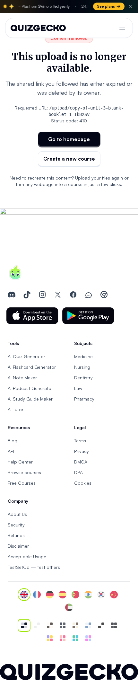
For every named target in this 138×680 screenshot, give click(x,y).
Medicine (83, 356)
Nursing (82, 367)
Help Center (20, 461)
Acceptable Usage (27, 556)
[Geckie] (50, 638)
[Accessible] (101, 625)
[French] (37, 594)
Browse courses (24, 472)
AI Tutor (15, 409)
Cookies (82, 483)
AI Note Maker (22, 377)
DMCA (80, 461)
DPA (78, 472)
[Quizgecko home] (38, 28)
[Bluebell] (88, 638)
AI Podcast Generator (30, 388)
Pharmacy (84, 399)
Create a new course (69, 158)
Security (16, 524)
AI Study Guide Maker (30, 399)
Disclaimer (18, 546)
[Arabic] (69, 607)
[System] (24, 625)
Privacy (81, 451)
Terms (80, 440)
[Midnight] (114, 625)
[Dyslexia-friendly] (75, 625)
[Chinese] (114, 594)
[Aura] (62, 638)
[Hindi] (88, 594)
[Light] (37, 625)
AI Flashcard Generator (32, 367)
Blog (12, 440)
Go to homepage (69, 139)
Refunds (16, 535)
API (11, 451)
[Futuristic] (75, 638)
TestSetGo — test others (34, 567)
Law (78, 388)
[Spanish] (62, 594)
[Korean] (101, 594)
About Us (17, 514)
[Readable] (50, 625)
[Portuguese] (75, 594)
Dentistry (83, 377)
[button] (32, 315)
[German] (50, 594)
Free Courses (22, 483)
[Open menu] (122, 28)
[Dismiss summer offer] (130, 6)
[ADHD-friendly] (88, 625)
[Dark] (62, 625)
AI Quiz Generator (26, 356)
